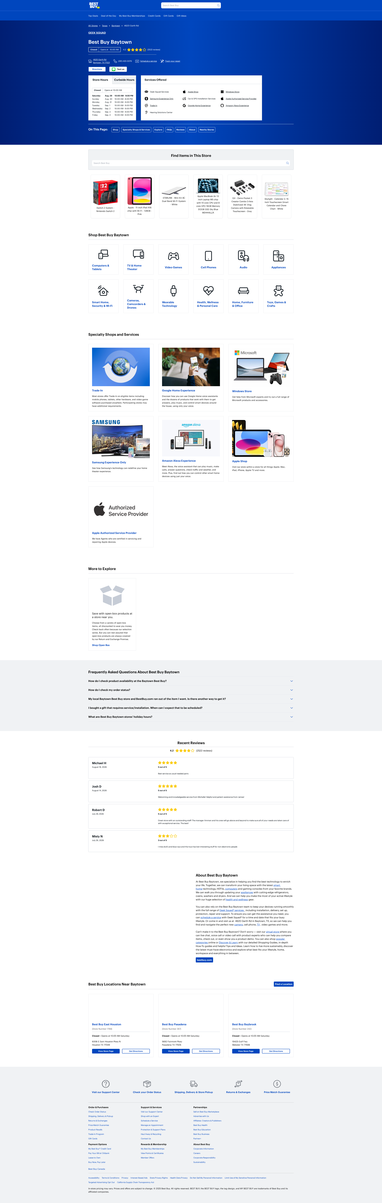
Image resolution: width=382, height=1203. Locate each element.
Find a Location (283, 984)
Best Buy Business (201, 1134)
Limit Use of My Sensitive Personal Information (245, 1178)
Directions (97, 69)
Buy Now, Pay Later (96, 1162)
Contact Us (146, 1138)
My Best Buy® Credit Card (99, 1148)
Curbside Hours (124, 79)
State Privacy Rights (159, 1178)
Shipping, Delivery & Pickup (100, 1116)
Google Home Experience (178, 390)
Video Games (173, 267)
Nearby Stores (207, 129)
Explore (158, 129)
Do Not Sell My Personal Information (206, 1178)
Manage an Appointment (152, 1125)
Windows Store (242, 391)
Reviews (180, 129)
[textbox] (121, 401)
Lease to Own (94, 1157)
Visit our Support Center (106, 1092)
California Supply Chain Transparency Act (135, 1182)
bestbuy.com (204, 959)
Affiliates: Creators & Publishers (207, 1120)
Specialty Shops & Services (136, 129)
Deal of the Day (108, 15)
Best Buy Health (200, 1125)
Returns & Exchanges (238, 1092)
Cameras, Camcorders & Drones (136, 304)
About (192, 129)
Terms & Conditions (110, 1178)
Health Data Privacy (179, 1178)
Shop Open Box (101, 645)
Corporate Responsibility (204, 1157)
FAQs (169, 129)
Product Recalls (95, 1129)
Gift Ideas (181, 15)
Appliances (278, 267)
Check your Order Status (147, 1092)
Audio (243, 267)
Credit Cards (154, 15)
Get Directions (136, 1051)
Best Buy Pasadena (174, 1024)
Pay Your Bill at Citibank (98, 1153)
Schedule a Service (149, 1120)
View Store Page (106, 1051)
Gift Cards (169, 15)
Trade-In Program (96, 1134)
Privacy (125, 1178)
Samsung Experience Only (109, 462)
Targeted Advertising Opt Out (101, 1182)
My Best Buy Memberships (132, 15)
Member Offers (147, 1157)
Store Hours (100, 79)
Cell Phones (208, 267)
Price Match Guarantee (277, 1092)
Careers (196, 1153)
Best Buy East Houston (106, 1024)
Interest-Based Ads (139, 1178)
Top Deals (93, 15)
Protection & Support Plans (153, 1129)
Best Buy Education (202, 1129)
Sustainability (199, 1162)
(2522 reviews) (153, 49)
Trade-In (97, 390)
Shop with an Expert (150, 1116)
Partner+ (197, 1138)
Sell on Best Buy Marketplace (206, 1111)
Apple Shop (239, 461)
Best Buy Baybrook (244, 1024)
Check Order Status (97, 1111)
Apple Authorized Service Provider (114, 532)
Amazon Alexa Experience (179, 460)
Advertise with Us (201, 1116)
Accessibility (93, 1178)
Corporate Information (203, 1148)
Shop (115, 129)
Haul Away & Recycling (151, 1134)
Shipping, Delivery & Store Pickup (194, 1092)
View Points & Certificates (152, 1153)
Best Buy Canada (96, 1169)
